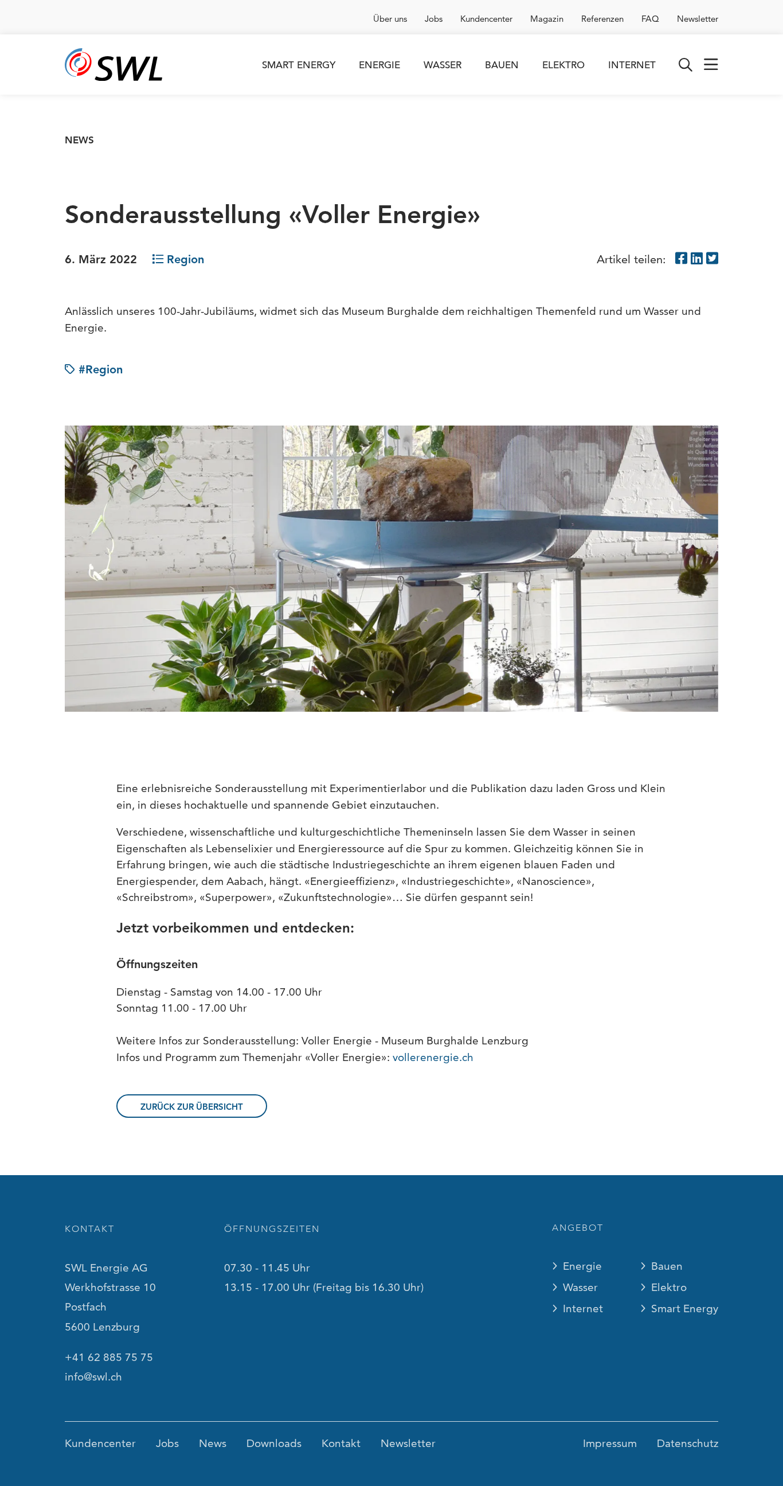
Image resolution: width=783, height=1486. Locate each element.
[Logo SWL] (113, 64)
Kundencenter (486, 18)
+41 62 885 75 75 (109, 1357)
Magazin (546, 18)
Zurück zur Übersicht (191, 1106)
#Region (101, 369)
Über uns (390, 18)
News (79, 140)
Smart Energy (298, 65)
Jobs (434, 18)
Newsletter (697, 18)
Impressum (610, 1443)
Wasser (442, 65)
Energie (379, 65)
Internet (632, 65)
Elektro (563, 65)
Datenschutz (687, 1443)
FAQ (650, 18)
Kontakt (341, 1443)
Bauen (502, 65)
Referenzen (602, 18)
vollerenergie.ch (433, 1057)
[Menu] (711, 65)
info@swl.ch (93, 1376)
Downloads (274, 1443)
